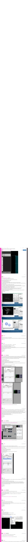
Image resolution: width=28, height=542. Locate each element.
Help (7, 2)
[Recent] (4, 7)
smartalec (4, 280)
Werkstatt (10, 2)
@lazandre (3, 228)
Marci (3, 323)
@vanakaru (5, 317)
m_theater (4, 85)
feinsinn (2, 202)
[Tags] (7, 7)
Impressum (24, 0)
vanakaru (4, 300)
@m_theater (3, 109)
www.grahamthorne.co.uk (7, 139)
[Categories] (2, 7)
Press (20, 0)
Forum (5, 2)
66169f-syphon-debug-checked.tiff (9, 222)
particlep (4, 75)
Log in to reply (24, 9)
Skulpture (4, 307)
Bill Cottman (4, 241)
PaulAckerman (4, 407)
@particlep (7, 168)
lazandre (4, 212)
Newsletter (15, 2)
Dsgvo (22, 0)
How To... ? (4, 9)
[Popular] (6, 7)
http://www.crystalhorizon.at (9, 181)
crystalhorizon (4, 108)
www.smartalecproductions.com (5, 369)
